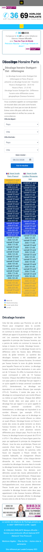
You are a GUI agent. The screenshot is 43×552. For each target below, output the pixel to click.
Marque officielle (30, 530)
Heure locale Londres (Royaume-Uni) (30, 176)
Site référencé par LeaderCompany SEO (21, 549)
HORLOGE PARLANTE (14, 530)
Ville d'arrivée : (10, 137)
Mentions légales (9, 541)
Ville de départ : (10, 119)
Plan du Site (23, 541)
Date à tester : (21, 155)
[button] (22, 2)
